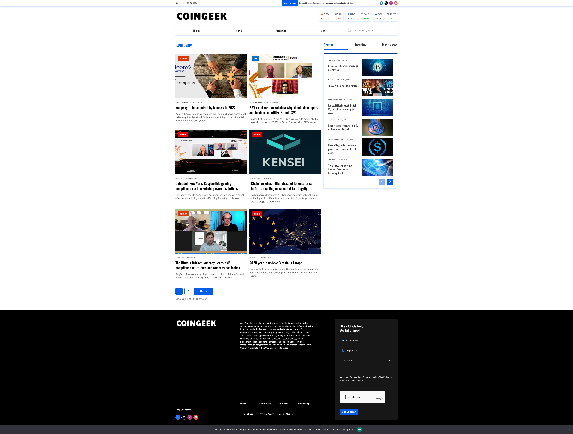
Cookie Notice (286, 414)
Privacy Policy (266, 414)
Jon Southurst (180, 257)
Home (196, 30)
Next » (203, 291)
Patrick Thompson (181, 102)
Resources (281, 30)
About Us (283, 403)
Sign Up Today (349, 411)
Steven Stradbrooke (335, 139)
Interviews (183, 58)
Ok (359, 429)
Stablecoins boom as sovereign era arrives (343, 68)
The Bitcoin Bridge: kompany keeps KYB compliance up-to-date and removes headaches (207, 265)
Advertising (304, 403)
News (239, 30)
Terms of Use (246, 414)
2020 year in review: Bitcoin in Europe (275, 262)
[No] (569, 429)
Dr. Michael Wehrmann (257, 102)
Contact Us (265, 403)
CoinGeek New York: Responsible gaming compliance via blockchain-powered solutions (206, 186)
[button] (382, 182)
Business (183, 134)
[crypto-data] (331, 16)
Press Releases (254, 178)
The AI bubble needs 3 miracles (343, 86)
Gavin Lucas (179, 178)
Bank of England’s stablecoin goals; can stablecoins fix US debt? (327, 3)
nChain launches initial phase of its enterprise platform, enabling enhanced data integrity (280, 186)
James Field (332, 60)
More (323, 30)
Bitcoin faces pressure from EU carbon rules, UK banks (343, 127)
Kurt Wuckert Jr (333, 80)
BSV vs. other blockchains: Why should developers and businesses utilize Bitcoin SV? (283, 110)
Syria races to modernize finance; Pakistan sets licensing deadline (340, 169)
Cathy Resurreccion (335, 99)
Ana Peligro (332, 159)
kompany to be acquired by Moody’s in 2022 (205, 107)
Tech (255, 58)
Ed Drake (252, 257)
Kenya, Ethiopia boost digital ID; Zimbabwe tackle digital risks (342, 109)
